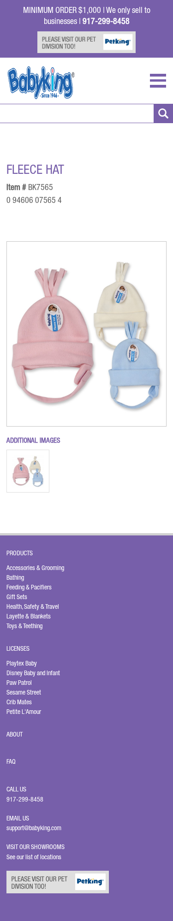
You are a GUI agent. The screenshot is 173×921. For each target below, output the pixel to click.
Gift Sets (16, 596)
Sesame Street (23, 692)
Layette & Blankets (28, 616)
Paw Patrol (19, 682)
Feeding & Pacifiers (29, 587)
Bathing (15, 577)
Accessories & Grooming (35, 567)
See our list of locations (33, 857)
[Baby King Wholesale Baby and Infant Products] (41, 82)
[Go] (163, 113)
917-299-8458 (24, 799)
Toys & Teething (24, 626)
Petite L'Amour (23, 711)
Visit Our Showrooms (36, 846)
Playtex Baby (21, 663)
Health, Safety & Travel (32, 606)
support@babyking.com (33, 828)
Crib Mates (19, 702)
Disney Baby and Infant (33, 673)
